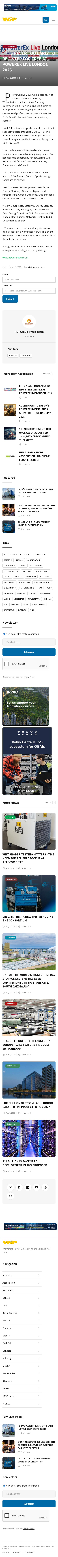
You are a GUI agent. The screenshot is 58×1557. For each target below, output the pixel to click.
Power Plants (34, 599)
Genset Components (43, 582)
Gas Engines (45, 577)
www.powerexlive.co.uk (14, 257)
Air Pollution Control (19, 554)
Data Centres (36, 566)
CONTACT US (30, 1552)
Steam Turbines (38, 604)
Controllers (9, 566)
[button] (53, 19)
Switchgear (9, 610)
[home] (9, 19)
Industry (13, 356)
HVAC (40, 588)
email (5, 274)
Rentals (47, 599)
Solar (25, 604)
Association (9, 46)
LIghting (32, 593)
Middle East (19, 599)
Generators (24, 582)
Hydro (49, 588)
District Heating (11, 571)
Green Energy (9, 588)
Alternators (39, 554)
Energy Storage (42, 571)
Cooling (22, 566)
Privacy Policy (28, 677)
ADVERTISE (5, 1552)
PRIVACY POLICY (18, 1552)
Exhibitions (26, 356)
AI (4, 554)
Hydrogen (8, 593)
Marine (7, 599)
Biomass (19, 560)
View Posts (29, 336)
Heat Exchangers (26, 588)
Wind (32, 610)
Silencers (15, 604)
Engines (7, 577)
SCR (5, 604)
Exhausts (18, 577)
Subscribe (46, 19)
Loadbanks (45, 593)
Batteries (8, 560)
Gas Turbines (9, 582)
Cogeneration (33, 560)
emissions (27, 571)
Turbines (22, 610)
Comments (8, 285)
